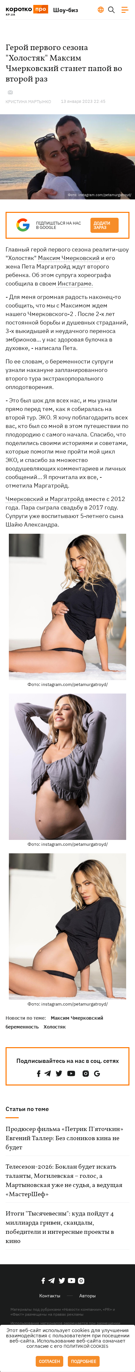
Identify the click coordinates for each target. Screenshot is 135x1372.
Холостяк (55, 1027)
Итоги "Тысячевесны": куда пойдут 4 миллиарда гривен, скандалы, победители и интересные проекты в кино (60, 1227)
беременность (22, 1027)
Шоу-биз (65, 10)
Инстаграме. (74, 283)
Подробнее (83, 1361)
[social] (38, 1073)
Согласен (49, 1361)
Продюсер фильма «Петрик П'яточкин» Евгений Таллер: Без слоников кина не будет (64, 1138)
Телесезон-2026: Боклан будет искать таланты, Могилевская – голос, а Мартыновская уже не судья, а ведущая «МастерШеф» (64, 1180)
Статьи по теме (27, 1109)
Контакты (49, 1296)
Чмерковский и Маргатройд (45, 499)
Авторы (87, 1296)
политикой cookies (86, 1346)
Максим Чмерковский (69, 258)
